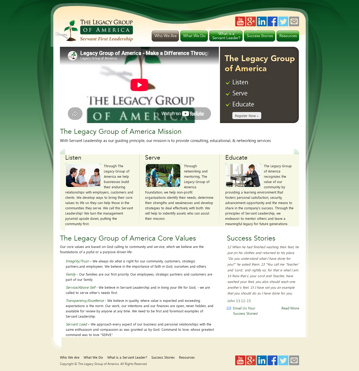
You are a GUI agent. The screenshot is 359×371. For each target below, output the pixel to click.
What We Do (93, 357)
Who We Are (69, 357)
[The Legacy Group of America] (94, 40)
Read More (290, 308)
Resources (187, 357)
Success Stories (163, 357)
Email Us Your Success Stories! (245, 311)
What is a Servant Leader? (127, 357)
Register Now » (247, 115)
